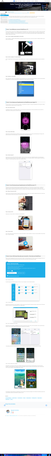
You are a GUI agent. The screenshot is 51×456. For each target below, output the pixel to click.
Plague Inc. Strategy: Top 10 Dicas (4, 16)
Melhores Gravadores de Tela (13, 415)
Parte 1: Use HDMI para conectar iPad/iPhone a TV (13, 19)
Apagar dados (7, 399)
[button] (46, 405)
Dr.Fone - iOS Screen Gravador (12, 263)
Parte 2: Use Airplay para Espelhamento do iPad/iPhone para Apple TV (16, 20)
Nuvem (11, 399)
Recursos (7, 415)
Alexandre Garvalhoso (15, 410)
